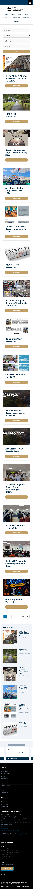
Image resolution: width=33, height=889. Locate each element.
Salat (7, 14)
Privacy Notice (5, 801)
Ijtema (2, 783)
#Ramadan (4, 828)
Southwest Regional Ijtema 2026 (15, 526)
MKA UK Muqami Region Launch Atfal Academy (15, 413)
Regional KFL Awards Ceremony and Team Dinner (15, 563)
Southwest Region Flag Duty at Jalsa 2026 (14, 190)
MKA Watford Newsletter (12, 265)
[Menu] (30, 3)
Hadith (20, 14)
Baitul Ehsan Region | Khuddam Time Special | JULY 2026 (16, 303)
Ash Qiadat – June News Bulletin (14, 449)
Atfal (2, 781)
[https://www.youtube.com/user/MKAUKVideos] (4, 874)
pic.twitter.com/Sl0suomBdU (10, 830)
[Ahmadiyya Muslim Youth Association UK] (16, 9)
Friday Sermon (15, 17)
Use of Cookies (5, 804)
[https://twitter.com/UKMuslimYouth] (1, 874)
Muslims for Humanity (6, 788)
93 (23, 616)
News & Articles (5, 778)
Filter (16, 51)
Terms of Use (4, 806)
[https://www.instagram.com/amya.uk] (7, 874)
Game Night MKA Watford (13, 600)
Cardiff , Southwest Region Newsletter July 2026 (16, 152)
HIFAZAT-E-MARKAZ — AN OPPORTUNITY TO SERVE (16, 78)
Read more (16, 85)
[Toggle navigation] (30, 2)
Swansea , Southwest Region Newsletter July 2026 (16, 229)
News (26, 14)
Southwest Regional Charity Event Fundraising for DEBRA (15, 488)
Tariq (2, 790)
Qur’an (13, 14)
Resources (25, 17)
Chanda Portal (5, 773)
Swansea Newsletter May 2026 (15, 375)
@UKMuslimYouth (6, 823)
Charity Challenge (6, 785)
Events (5, 17)
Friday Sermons (5, 771)
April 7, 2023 (23, 834)
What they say (4, 792)
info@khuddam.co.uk (8, 864)
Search (16, 21)
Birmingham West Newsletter (13, 340)
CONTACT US (7, 868)
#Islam (3, 826)
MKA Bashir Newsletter (10, 115)
